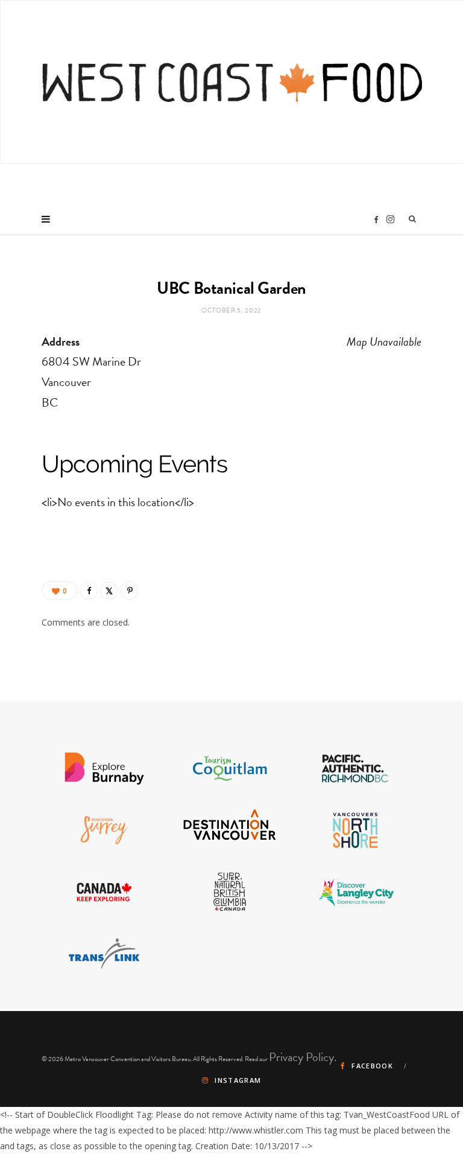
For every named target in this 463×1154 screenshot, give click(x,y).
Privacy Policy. (303, 1057)
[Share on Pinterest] (130, 591)
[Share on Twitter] (109, 591)
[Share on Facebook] (89, 591)
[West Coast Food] (232, 82)
